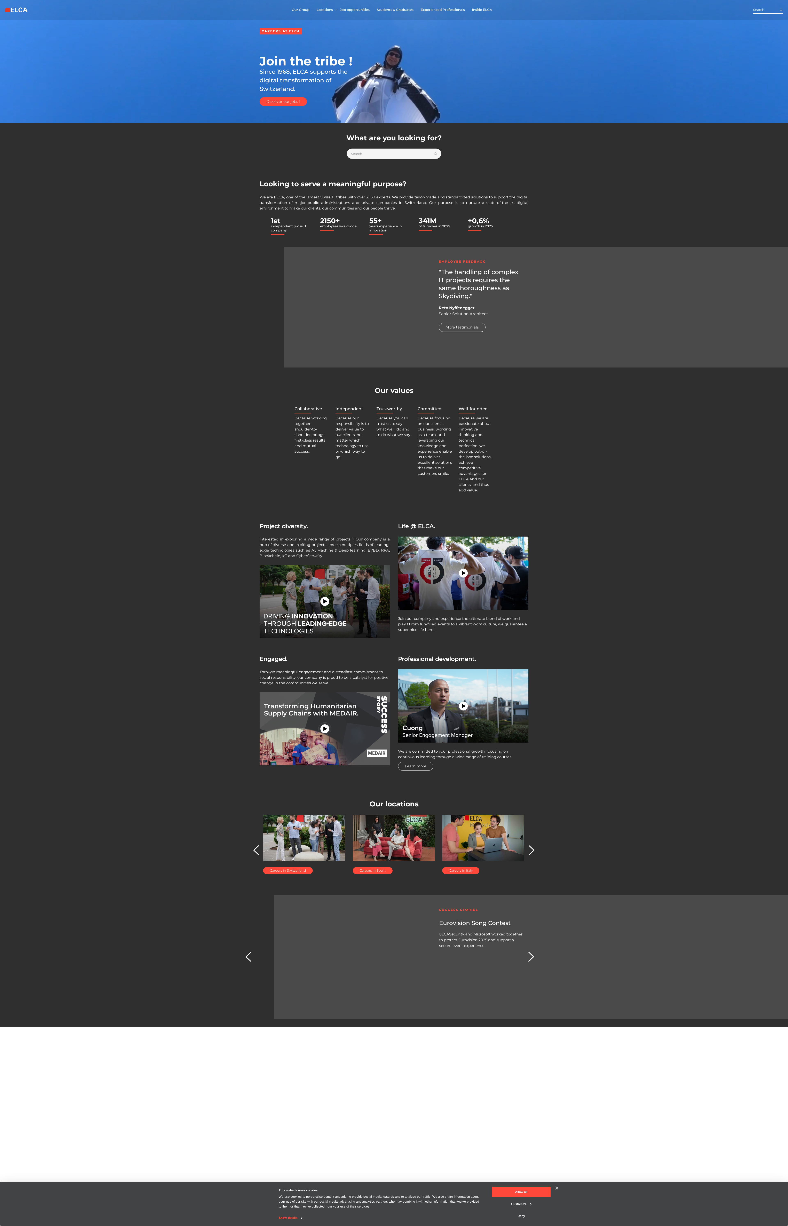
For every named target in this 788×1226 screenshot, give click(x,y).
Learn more (415, 766)
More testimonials (462, 327)
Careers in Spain (373, 870)
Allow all (521, 1192)
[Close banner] (556, 1188)
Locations (325, 10)
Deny (521, 1216)
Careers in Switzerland (288, 870)
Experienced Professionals (443, 10)
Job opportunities (355, 10)
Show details (288, 1217)
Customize (519, 1204)
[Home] (16, 10)
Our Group (300, 10)
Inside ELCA (482, 10)
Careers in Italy (461, 870)
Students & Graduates (395, 10)
